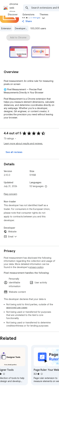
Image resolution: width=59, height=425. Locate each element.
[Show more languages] (46, 186)
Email (10, 236)
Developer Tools (21, 28)
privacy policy (36, 267)
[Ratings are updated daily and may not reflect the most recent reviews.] (43, 17)
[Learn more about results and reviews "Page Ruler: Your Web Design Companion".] (41, 374)
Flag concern (10, 194)
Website (12, 231)
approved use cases (16, 307)
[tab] (12, 14)
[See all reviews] (14, 152)
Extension (6, 28)
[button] (18, 52)
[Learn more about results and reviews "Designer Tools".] (4, 374)
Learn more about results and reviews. (23, 143)
